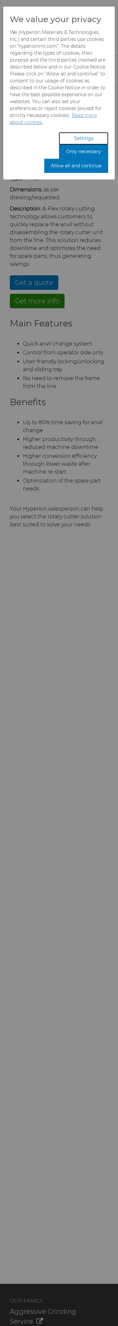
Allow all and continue (76, 166)
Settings (83, 138)
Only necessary (83, 151)
